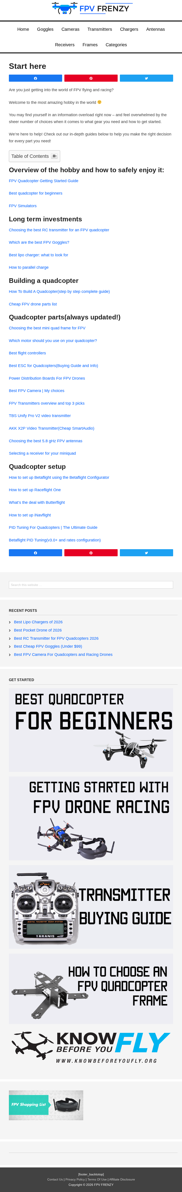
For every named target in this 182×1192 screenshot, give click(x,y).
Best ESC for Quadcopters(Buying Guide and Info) (53, 365)
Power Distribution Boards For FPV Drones (47, 378)
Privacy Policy (75, 1179)
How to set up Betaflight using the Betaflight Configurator (59, 477)
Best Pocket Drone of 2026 (38, 630)
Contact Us (55, 1179)
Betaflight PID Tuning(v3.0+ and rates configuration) (55, 540)
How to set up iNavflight (30, 515)
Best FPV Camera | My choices (36, 390)
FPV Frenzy (91, 10)
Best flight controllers (27, 353)
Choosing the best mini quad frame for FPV (47, 328)
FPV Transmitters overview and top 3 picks (47, 403)
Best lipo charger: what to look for (38, 255)
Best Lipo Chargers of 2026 (38, 622)
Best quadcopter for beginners (35, 193)
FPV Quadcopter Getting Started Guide (43, 181)
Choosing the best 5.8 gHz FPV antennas (45, 441)
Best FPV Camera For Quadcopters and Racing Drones (63, 654)
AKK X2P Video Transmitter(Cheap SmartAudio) (51, 428)
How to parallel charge (29, 267)
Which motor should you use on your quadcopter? (53, 340)
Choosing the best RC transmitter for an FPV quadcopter (59, 230)
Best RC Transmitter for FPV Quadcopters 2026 (56, 638)
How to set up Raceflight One (35, 490)
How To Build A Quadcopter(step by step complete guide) (59, 291)
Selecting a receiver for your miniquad (42, 453)
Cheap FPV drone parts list (33, 304)
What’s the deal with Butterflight (37, 502)
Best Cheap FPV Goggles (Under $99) (48, 646)
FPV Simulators (23, 206)
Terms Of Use (97, 1179)
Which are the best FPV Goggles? (39, 242)
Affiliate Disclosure (122, 1179)
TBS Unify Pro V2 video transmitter (40, 415)
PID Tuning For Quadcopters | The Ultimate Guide (53, 527)
